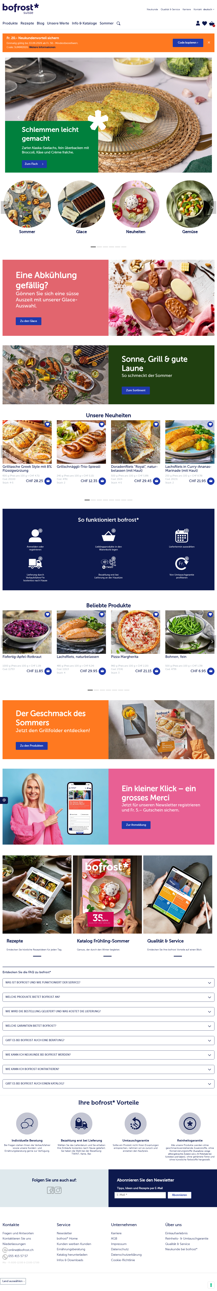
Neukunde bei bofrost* (181, 1249)
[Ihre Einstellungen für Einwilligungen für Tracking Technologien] (211, 1285)
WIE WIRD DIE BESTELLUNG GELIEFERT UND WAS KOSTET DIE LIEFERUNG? (53, 1011)
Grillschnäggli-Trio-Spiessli (78, 467)
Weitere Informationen (42, 47)
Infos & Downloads (70, 1260)
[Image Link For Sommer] (27, 227)
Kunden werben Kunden (74, 1244)
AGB (114, 1238)
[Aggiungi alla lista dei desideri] (47, 424)
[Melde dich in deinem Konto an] (198, 23)
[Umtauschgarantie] (135, 1123)
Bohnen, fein (175, 657)
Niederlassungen (14, 1244)
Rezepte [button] (27, 23)
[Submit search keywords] (118, 23)
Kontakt (198, 9)
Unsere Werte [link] (58, 23)
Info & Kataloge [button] (84, 23)
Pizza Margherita (124, 657)
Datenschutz (120, 1249)
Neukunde (152, 9)
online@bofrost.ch (21, 1250)
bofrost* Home (67, 1238)
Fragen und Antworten (18, 1233)
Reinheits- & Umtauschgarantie (186, 1238)
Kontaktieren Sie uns (17, 1238)
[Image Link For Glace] (81, 227)
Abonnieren (179, 1195)
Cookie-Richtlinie (123, 1260)
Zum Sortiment (135, 390)
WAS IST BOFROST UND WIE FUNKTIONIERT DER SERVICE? (42, 982)
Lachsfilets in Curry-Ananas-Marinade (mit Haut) (188, 469)
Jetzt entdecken (35, 164)
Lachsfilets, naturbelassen (78, 657)
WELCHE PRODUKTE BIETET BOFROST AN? (32, 997)
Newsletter (64, 1233)
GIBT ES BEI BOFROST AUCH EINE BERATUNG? (34, 1040)
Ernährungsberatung (71, 1249)
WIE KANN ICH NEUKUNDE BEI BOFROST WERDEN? (38, 1055)
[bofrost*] (21, 9)
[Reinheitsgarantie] (190, 1123)
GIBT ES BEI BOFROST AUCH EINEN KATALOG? (34, 1083)
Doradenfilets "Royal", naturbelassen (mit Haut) (134, 469)
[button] (204, 23)
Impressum (118, 1244)
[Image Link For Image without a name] (135, 227)
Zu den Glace (28, 321)
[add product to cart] (48, 481)
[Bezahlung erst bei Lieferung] (81, 1123)
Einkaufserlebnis (176, 1233)
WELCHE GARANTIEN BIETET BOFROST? (30, 1026)
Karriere (187, 9)
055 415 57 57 (18, 1256)
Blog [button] (40, 23)
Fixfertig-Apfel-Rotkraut (22, 657)
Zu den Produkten (31, 746)
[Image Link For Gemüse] (189, 227)
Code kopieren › (188, 42)
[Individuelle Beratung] (27, 1123)
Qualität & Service (170, 9)
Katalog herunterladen (72, 1254)
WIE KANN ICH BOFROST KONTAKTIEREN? (32, 1069)
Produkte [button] (10, 23)
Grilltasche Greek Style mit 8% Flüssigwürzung (27, 469)
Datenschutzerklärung (126, 1254)
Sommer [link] (107, 23)
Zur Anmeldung (136, 825)
